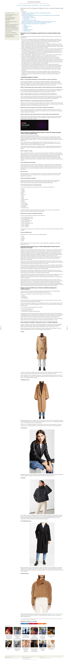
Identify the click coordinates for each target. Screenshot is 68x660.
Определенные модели (54, 618)
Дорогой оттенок (31, 618)
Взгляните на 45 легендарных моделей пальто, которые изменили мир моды (36, 13)
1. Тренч (24, 24)
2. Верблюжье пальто (27, 26)
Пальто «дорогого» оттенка (28, 16)
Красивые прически (34, 2)
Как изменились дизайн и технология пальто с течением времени (34, 23)
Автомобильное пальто (28, 619)
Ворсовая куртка (34, 619)
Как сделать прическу (26, 5)
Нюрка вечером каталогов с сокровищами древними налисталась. (10, 18)
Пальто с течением (59, 618)
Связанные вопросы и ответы (27, 14)
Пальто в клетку (26, 18)
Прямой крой (35, 618)
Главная (18, 5)
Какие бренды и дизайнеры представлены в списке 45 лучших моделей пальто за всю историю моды (41, 15)
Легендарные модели (26, 618)
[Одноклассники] (42, 623)
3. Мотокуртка (25, 27)
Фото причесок (46, 5)
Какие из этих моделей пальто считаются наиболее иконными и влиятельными (36, 22)
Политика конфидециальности (26, 658)
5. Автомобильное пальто (28, 29)
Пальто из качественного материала (30, 20)
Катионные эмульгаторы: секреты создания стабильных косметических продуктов (11, 35)
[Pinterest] (33, 623)
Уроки (41, 5)
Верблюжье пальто (23, 619)
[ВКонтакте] (25, 623)
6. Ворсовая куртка (26, 30)
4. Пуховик (25, 28)
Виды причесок (35, 5)
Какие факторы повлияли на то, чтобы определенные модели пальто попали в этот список (39, 21)
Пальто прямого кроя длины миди (29, 17)
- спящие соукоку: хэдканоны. (10, 32)
